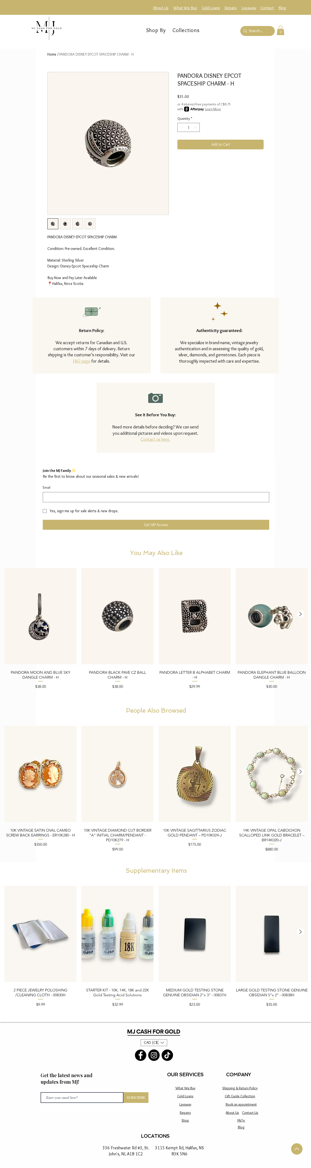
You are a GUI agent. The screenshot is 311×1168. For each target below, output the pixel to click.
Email (46, 487)
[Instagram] (154, 1055)
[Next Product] (300, 614)
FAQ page (81, 361)
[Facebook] (140, 1055)
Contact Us (250, 1112)
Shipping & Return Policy (240, 1088)
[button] (186, 30)
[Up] (296, 1149)
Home (51, 54)
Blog (241, 1127)
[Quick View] (40, 616)
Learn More (213, 109)
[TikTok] (167, 1055)
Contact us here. (155, 439)
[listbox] (154, 1042)
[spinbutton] (188, 127)
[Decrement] (181, 127)
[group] (156, 630)
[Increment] (196, 127)
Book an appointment (241, 1104)
